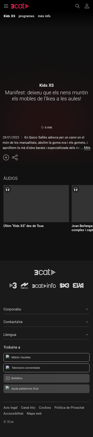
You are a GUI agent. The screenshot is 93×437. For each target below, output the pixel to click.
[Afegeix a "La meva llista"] (6, 157)
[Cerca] (79, 6)
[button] (46, 308)
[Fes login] (87, 6)
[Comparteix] (14, 157)
